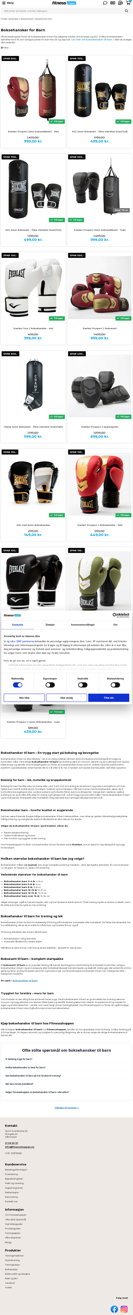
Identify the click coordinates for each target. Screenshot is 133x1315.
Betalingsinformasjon (16, 1169)
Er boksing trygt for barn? (19, 1059)
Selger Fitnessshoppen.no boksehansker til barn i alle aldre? (37, 1092)
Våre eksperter (13, 1237)
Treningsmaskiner (14, 1255)
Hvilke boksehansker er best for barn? (25, 1067)
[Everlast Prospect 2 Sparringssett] (99, 385)
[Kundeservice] (105, 3)
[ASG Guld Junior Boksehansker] (33, 484)
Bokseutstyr (11, 1269)
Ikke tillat (24, 697)
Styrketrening (12, 1260)
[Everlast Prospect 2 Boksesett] (99, 287)
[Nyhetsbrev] (120, 3)
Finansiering (11, 1174)
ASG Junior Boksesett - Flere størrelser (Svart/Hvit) (33, 230)
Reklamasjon (12, 1192)
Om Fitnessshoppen (15, 1215)
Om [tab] (115, 624)
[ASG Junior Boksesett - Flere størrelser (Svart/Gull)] (99, 90)
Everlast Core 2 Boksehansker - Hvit (33, 328)
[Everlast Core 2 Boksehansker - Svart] (33, 582)
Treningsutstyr (12, 1264)
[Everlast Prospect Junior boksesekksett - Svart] (99, 189)
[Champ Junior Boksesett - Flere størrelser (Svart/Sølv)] (33, 385)
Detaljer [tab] (50, 624)
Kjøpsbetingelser (14, 1178)
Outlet (8, 1287)
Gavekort (10, 1283)
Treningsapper (12, 1233)
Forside (4, 19)
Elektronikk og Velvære (17, 1274)
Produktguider (13, 1228)
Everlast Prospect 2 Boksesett (100, 328)
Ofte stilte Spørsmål (15, 1219)
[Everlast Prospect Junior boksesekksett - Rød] (33, 90)
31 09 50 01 (11, 1143)
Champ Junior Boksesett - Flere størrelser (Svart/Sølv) (33, 426)
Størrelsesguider (14, 1224)
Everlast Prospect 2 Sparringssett (99, 426)
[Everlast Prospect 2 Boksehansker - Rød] (99, 484)
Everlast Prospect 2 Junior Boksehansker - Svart (33, 722)
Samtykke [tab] (17, 624)
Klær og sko (11, 1278)
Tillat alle (109, 697)
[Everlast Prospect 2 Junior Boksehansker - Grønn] (99, 582)
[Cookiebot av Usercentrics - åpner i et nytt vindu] (115, 615)
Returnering (11, 1197)
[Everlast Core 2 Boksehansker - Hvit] (33, 287)
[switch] (50, 685)
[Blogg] (112, 3)
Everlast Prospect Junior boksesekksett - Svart (100, 230)
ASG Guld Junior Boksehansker (33, 525)
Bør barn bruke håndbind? (19, 1083)
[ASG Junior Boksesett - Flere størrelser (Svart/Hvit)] (33, 189)
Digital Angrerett (14, 1188)
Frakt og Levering (14, 1183)
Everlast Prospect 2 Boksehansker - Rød (99, 525)
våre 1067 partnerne (22, 641)
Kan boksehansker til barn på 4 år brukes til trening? (33, 1075)
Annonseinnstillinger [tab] (83, 624)
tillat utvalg (66, 697)
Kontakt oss (11, 1201)
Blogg (8, 1242)
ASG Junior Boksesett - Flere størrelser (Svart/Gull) (99, 131)
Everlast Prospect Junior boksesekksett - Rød (33, 131)
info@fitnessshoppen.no (19, 1147)
